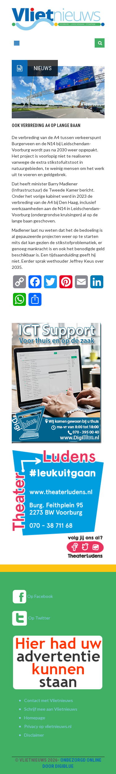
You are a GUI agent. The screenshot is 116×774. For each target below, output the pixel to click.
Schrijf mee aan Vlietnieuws (50, 709)
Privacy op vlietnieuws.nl (47, 726)
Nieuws (43, 68)
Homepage (34, 717)
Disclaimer (34, 735)
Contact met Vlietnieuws (48, 700)
